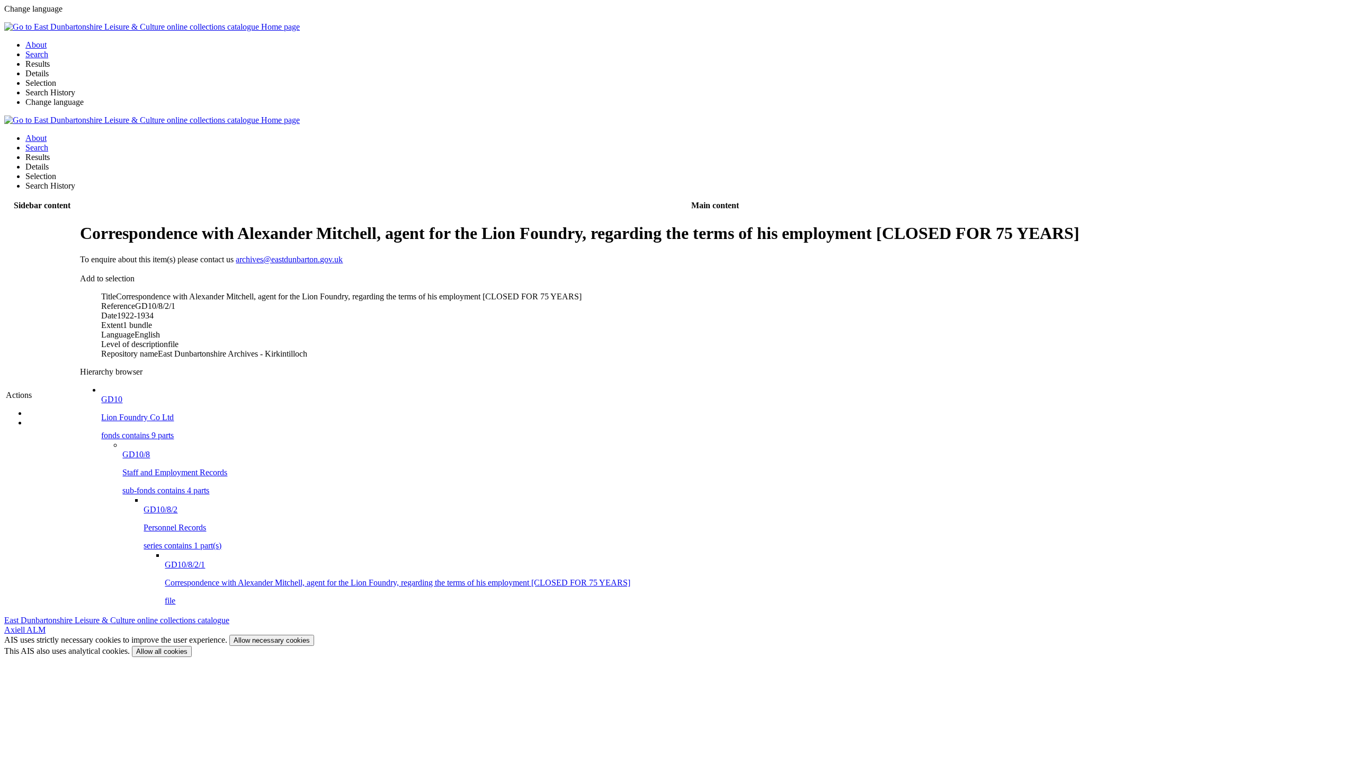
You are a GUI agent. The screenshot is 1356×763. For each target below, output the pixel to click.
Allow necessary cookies (272, 640)
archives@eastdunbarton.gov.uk (289, 259)
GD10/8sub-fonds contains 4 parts (174, 472)
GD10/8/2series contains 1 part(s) (182, 527)
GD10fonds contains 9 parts (137, 417)
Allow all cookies (162, 651)
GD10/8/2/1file (397, 582)
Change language (54, 102)
